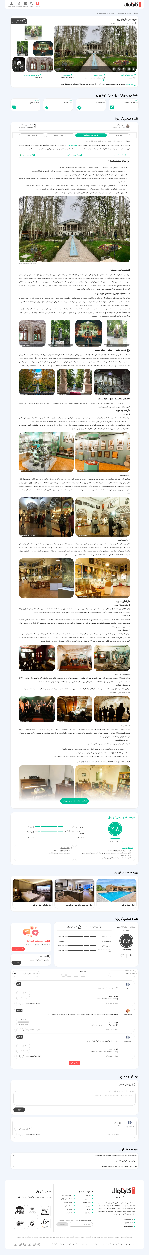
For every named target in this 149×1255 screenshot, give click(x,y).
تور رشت (31, 1237)
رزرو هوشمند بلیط (67, 1195)
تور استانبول (77, 1237)
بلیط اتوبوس (86, 1202)
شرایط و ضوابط (63, 1244)
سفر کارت (69, 1209)
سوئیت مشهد (69, 1237)
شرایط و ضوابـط (128, 1226)
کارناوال (136, 13)
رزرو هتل (88, 1195)
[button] (74, 1155)
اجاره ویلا (88, 1206)
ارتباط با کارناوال (128, 1223)
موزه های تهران (72, 145)
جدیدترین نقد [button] (130, 973)
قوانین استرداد (68, 1202)
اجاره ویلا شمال (119, 155)
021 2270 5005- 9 (67, 77)
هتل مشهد (123, 1237)
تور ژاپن (82, 1237)
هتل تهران (62, 1237)
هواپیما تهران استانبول (22, 1237)
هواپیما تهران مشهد (108, 1237)
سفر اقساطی (68, 1206)
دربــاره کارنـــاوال (128, 1219)
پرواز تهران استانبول (73, 155)
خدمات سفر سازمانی (66, 1199)
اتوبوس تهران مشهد (44, 1237)
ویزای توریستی (86, 1213)
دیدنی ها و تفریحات (124, 13)
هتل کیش (117, 1237)
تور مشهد (36, 1237)
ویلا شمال (87, 1237)
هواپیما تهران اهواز (54, 1237)
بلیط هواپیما (86, 1199)
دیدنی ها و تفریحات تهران (106, 13)
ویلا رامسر (129, 1237)
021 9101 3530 (26, 1198)
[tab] (118, 135)
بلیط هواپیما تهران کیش (97, 1237)
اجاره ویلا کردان (28, 155)
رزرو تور (88, 1209)
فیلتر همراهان (82, 972)
